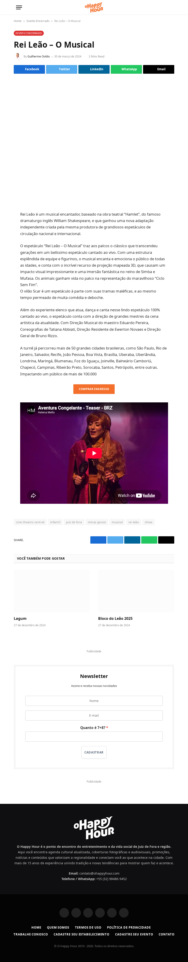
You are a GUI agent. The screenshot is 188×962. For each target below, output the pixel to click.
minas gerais (97, 522)
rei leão (133, 522)
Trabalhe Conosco (31, 934)
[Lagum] (52, 591)
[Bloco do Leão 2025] (136, 591)
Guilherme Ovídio (39, 56)
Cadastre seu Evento (134, 934)
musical (117, 522)
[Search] (169, 7)
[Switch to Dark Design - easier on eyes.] (162, 7)
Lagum (20, 618)
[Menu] (19, 7)
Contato (166, 934)
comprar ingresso (94, 389)
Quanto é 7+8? (92, 727)
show (148, 522)
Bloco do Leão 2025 (115, 618)
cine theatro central (30, 522)
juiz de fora (74, 522)
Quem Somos (58, 927)
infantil (55, 522)
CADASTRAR (94, 752)
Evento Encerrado (38, 21)
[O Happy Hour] (94, 7)
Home (18, 21)
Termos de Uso (88, 927)
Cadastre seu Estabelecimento (81, 934)
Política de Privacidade (129, 927)
